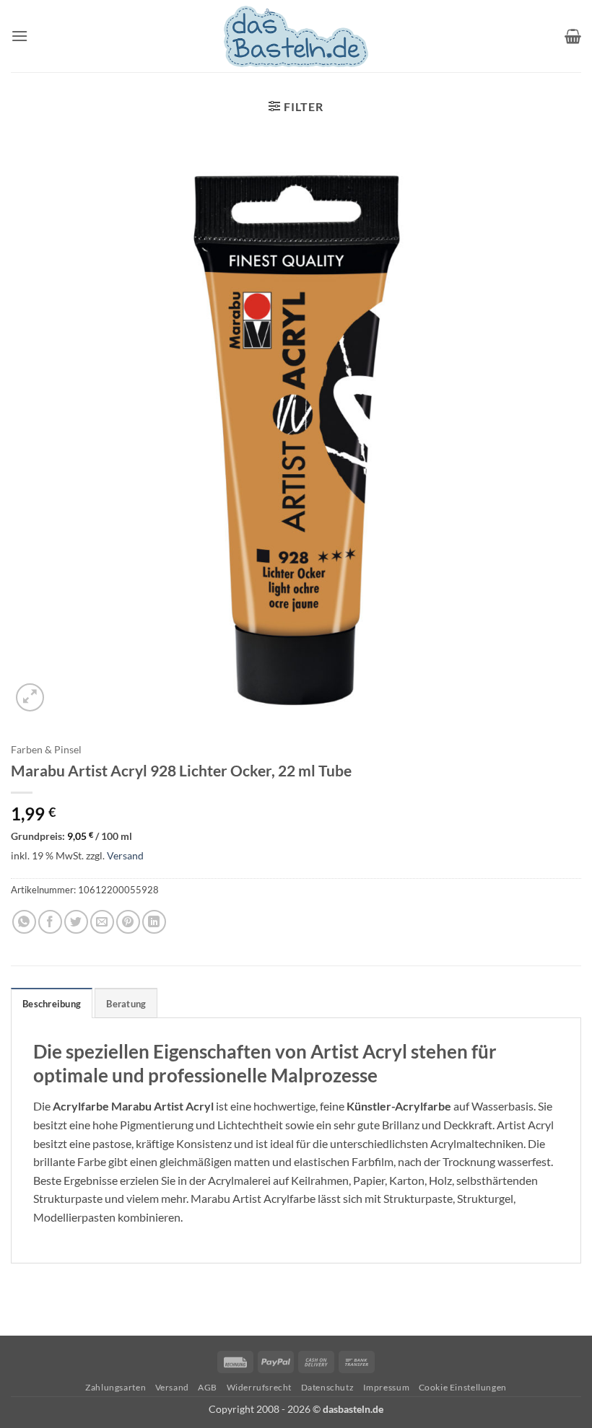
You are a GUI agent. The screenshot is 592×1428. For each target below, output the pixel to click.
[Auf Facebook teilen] (50, 922)
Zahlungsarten (115, 1387)
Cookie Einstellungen (463, 1387)
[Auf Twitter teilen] (76, 922)
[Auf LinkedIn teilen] (154, 922)
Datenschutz (327, 1387)
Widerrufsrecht (259, 1387)
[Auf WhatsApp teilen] (24, 922)
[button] (19, 35)
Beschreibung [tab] (51, 1003)
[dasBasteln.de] (296, 36)
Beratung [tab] (126, 1003)
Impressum (386, 1387)
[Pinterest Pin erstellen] (128, 922)
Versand (125, 855)
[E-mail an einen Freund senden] (102, 922)
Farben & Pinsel (46, 749)
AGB (207, 1387)
